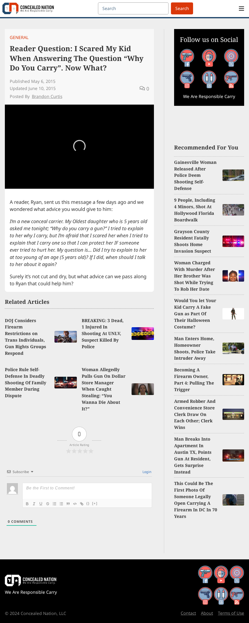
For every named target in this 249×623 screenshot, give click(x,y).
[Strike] (47, 504)
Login (146, 471)
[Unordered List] (61, 504)
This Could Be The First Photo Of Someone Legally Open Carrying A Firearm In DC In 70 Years (195, 499)
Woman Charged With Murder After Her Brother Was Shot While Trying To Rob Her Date (194, 276)
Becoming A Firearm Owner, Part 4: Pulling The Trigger (194, 379)
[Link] (81, 504)
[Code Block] (74, 504)
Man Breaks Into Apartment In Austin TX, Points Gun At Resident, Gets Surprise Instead (193, 455)
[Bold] (27, 504)
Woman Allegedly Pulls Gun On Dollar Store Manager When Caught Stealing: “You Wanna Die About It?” (103, 389)
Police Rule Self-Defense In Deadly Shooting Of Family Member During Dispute (25, 382)
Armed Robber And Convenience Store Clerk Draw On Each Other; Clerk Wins (194, 414)
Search (182, 8)
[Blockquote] (68, 504)
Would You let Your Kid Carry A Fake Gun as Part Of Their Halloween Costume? (195, 313)
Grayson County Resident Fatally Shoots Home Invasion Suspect (192, 241)
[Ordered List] (54, 504)
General (19, 37)
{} (88, 503)
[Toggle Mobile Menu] (241, 8)
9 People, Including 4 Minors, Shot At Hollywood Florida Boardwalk (194, 210)
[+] (95, 503)
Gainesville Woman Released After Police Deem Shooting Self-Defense (195, 175)
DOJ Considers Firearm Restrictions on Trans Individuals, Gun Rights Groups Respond (25, 336)
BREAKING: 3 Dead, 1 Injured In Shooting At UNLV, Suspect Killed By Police (103, 333)
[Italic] (34, 504)
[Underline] (40, 504)
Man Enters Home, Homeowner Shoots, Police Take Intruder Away (194, 348)
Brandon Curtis (47, 96)
